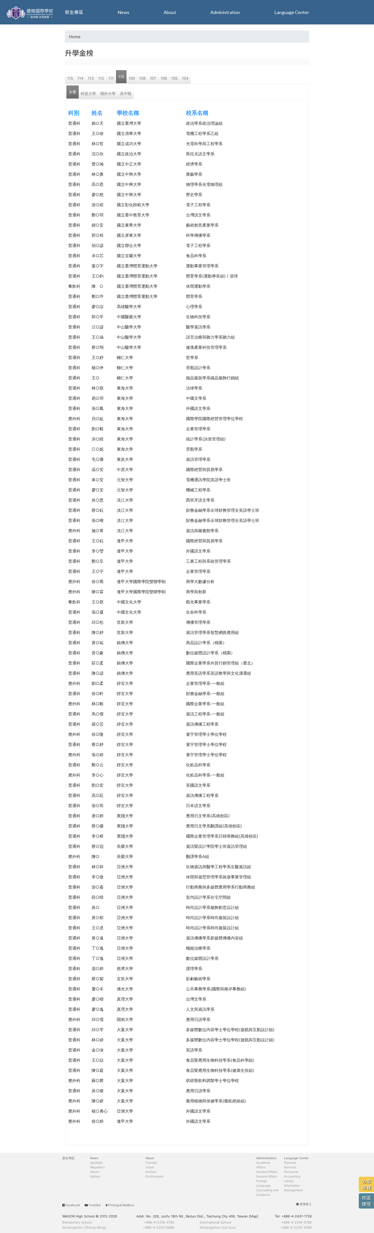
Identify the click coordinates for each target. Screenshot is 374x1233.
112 (101, 78)
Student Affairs (266, 1172)
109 (131, 78)
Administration (225, 12)
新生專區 (74, 12)
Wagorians (97, 1167)
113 (91, 78)
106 (164, 78)
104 (185, 78)
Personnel (291, 1172)
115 (70, 78)
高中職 (125, 93)
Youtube (95, 1205)
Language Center (291, 12)
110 (121, 76)
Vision (150, 1167)
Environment (154, 1176)
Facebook (73, 1205)
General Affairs (266, 1176)
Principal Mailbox (121, 1205)
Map (253, 1216)
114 (80, 78)
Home (74, 36)
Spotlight (96, 1163)
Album (94, 1172)
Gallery (95, 1176)
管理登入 (305, 1204)
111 (111, 78)
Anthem (151, 1172)
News (123, 12)
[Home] (31, 12)
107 (153, 78)
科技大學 (88, 93)
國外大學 (108, 93)
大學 (72, 92)
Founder (151, 1163)
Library (289, 1181)
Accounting (292, 1176)
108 (142, 78)
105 (174, 78)
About (170, 12)
